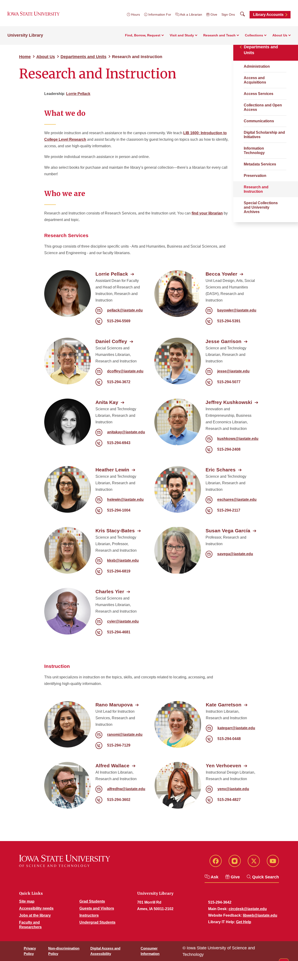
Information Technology (254, 150)
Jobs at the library (35, 915)
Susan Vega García (228, 530)
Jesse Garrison (223, 341)
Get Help (243, 922)
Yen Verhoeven (223, 765)
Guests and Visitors (96, 908)
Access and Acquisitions (255, 80)
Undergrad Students (97, 922)
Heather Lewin (112, 469)
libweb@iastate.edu (260, 915)
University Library (25, 35)
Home (25, 56)
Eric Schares (221, 469)
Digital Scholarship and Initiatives (264, 134)
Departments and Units (83, 56)
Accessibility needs (36, 908)
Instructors (89, 915)
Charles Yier (109, 591)
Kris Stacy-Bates (115, 530)
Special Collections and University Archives (261, 207)
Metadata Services (260, 164)
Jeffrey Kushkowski (229, 402)
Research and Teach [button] (219, 35)
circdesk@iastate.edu (248, 909)
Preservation (255, 176)
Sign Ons (228, 14)
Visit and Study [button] (182, 35)
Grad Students (92, 901)
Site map (26, 901)
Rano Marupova (114, 704)
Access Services (258, 94)
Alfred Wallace (112, 765)
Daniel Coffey (111, 341)
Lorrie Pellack (78, 94)
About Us (45, 56)
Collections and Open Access (263, 107)
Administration (257, 66)
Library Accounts (268, 15)
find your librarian (207, 213)
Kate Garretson (223, 704)
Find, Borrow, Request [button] (142, 35)
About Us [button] (279, 35)
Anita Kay (106, 402)
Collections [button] (254, 35)
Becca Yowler (221, 274)
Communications (259, 121)
